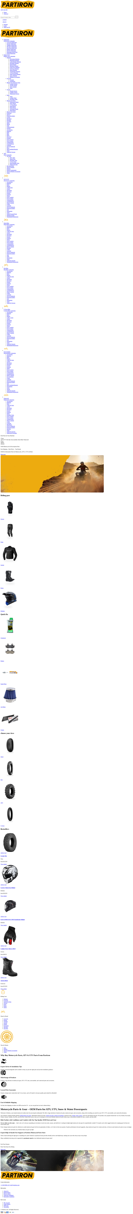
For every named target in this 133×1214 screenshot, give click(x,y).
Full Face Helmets (14, 68)
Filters (8, 196)
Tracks (8, 389)
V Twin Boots (13, 105)
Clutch (8, 189)
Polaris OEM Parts (11, 49)
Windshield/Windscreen (12, 216)
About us (6, 13)
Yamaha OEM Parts (11, 45)
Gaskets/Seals (10, 142)
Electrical (9, 136)
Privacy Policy (7, 1194)
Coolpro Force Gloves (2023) (8, 948)
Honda (5, 1020)
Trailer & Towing (11, 152)
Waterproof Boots (14, 102)
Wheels (8, 168)
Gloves (8, 89)
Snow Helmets (13, 75)
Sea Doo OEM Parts (12, 48)
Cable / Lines (10, 317)
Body (8, 135)
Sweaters (9, 121)
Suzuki (5, 1023)
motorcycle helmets (59, 1115)
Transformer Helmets (15, 71)
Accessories (10, 130)
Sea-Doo (6, 1028)
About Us (6, 1191)
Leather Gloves (13, 92)
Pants (8, 95)
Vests (11, 88)
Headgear (9, 118)
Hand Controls (10, 203)
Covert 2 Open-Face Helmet (8, 887)
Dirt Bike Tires (13, 160)
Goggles (12, 80)
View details (4, 864)
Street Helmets (13, 70)
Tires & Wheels (10, 167)
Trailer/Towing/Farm (12, 214)
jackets (73, 1115)
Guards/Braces (10, 143)
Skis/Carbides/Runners (12, 149)
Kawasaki (6, 1025)
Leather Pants (13, 98)
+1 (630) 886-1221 (5, 1185)
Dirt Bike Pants (13, 99)
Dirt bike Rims (10, 166)
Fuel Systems (10, 141)
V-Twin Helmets (14, 73)
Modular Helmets (14, 66)
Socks (5, 1007)
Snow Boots (13, 103)
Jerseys (8, 114)
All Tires (9, 156)
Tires (5, 1047)
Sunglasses (12, 81)
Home (5, 12)
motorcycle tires (50, 1115)
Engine (8, 193)
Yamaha (6, 1021)
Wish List (6, 1205)
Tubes (8, 173)
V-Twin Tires (13, 161)
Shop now (3, 454)
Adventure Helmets (14, 59)
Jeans (11, 96)
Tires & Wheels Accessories (13, 171)
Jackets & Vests (7, 1002)
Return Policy (7, 1192)
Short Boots (13, 110)
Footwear (9, 113)
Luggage (9, 145)
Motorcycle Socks (11, 111)
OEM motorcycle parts (25, 1115)
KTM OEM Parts (11, 53)
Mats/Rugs (9, 424)
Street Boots (13, 106)
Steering (9, 429)
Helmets (9, 57)
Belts (8, 132)
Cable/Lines (10, 187)
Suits (8, 125)
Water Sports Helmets (15, 74)
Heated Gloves (13, 91)
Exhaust (9, 138)
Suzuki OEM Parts (11, 43)
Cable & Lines (10, 231)
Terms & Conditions (9, 1195)
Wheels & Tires (10, 215)
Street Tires (12, 159)
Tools (8, 150)
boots (77, 1115)
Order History (7, 1204)
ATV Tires (12, 157)
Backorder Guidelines (9, 1196)
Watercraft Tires (14, 164)
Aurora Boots (4, 980)
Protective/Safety (11, 116)
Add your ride (4, 9)
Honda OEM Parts (11, 50)
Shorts (8, 124)
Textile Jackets (13, 85)
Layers (8, 117)
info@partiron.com (14, 1185)
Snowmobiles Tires (14, 163)
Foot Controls (10, 139)
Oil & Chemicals (11, 146)
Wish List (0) (7, 27)
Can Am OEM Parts (12, 42)
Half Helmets (13, 64)
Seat (8, 209)
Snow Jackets (13, 86)
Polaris (5, 1024)
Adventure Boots (14, 109)
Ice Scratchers (10, 376)
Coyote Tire (4, 856)
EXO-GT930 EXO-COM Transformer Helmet (13, 919)
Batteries (9, 131)
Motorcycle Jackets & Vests (13, 82)
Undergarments (10, 127)
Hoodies (9, 120)
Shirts (8, 123)
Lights (8, 204)
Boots (5, 1006)
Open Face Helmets (14, 67)
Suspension (9, 211)
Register (6, 24)
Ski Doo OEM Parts (12, 46)
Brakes (8, 186)
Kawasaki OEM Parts (12, 52)
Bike (8, 134)
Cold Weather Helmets (15, 61)
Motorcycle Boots (11, 100)
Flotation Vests (10, 415)
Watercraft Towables (12, 433)
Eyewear (9, 78)
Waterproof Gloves (14, 93)
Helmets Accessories (15, 77)
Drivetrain (9, 190)
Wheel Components (11, 170)
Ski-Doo (6, 1027)
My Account (7, 1202)
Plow (8, 148)
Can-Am (6, 1018)
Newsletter (6, 1207)
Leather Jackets (13, 84)
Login (5, 26)
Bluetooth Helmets (14, 60)
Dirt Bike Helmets (14, 63)
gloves (80, 1115)
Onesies (9, 128)
